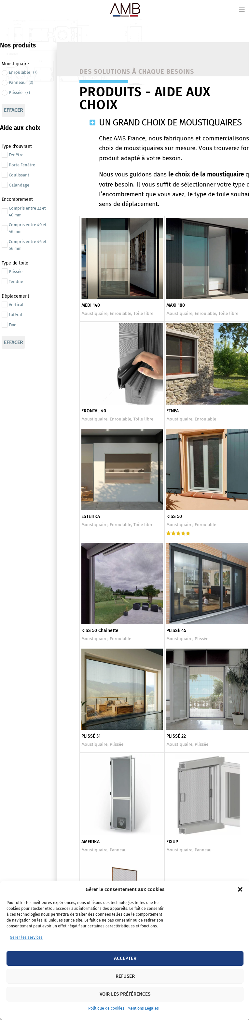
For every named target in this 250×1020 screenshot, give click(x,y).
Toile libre (143, 313)
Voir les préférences (125, 994)
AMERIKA (90, 842)
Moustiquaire (94, 313)
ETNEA (172, 411)
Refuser (125, 976)
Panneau (118, 850)
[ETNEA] (207, 364)
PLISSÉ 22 (176, 736)
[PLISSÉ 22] (207, 689)
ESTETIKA (90, 516)
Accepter (125, 958)
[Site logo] (125, 9)
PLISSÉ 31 (91, 736)
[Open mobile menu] (241, 9)
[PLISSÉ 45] (207, 584)
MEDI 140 (90, 305)
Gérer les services (26, 937)
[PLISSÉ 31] (122, 689)
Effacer (13, 110)
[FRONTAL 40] (122, 364)
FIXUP (172, 842)
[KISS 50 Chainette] (122, 584)
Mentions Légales (143, 1008)
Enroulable (120, 313)
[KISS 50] (207, 469)
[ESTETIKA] (122, 469)
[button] (240, 889)
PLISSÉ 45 (176, 630)
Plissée (201, 638)
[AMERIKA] (122, 795)
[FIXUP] (207, 795)
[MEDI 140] (122, 258)
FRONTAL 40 (93, 411)
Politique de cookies (106, 1008)
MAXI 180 (175, 305)
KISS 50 (174, 516)
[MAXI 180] (207, 258)
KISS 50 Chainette (99, 630)
